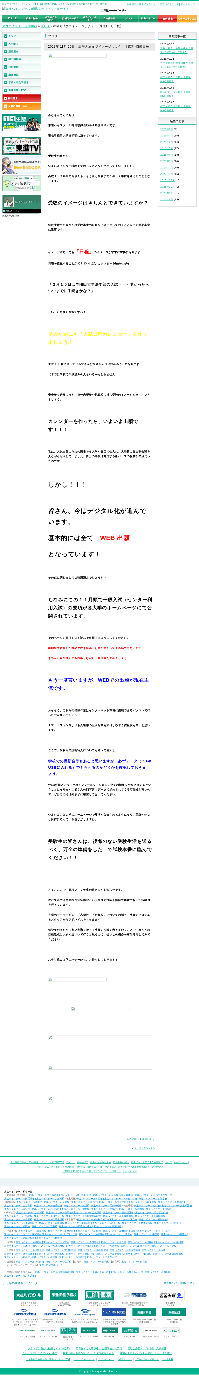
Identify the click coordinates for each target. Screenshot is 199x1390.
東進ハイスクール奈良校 (134, 1261)
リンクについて (106, 1359)
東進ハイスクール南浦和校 (135, 1245)
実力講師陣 (68, 1166)
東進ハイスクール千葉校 (108, 1253)
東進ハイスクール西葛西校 (48, 1205)
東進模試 (91, 1166)
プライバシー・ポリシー (108, 1171)
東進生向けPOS (126, 1166)
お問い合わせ (125, 1359)
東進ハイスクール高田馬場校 (19, 1198)
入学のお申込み (156, 1166)
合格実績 (80, 1166)
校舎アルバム (181, 1162)
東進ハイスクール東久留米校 (137, 1223)
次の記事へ (148, 1139)
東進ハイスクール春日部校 (85, 1242)
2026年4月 (166, 154)
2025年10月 (167, 193)
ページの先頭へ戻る (144, 1148)
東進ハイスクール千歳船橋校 (150, 1216)
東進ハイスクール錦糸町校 (142, 1202)
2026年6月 (166, 142)
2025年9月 (166, 199)
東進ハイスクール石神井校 (75, 1209)
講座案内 (55, 1166)
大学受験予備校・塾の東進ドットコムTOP (48, 1359)
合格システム (42, 1166)
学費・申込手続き (107, 1166)
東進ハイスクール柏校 (153, 1250)
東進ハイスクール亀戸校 (84, 1202)
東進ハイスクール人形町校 (50, 1198)
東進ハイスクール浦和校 (29, 1242)
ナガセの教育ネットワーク (20, 1283)
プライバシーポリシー (147, 1359)
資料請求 (141, 1166)
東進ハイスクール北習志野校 (19, 1253)
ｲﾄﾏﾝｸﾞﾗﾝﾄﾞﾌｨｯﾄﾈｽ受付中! (25, 1325)
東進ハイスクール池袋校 (147, 1205)
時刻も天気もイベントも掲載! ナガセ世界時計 (146, 1353)
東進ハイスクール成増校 (131, 1209)
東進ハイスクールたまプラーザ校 (59, 1234)
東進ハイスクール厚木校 (61, 1231)
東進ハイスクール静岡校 (96, 1261)
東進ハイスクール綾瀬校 (29, 1202)
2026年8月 (166, 129)
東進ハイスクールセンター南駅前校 (23, 1234)
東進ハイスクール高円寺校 (46, 1209)
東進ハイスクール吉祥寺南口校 (93, 1219)
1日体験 (66, 1171)
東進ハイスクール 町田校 (19, 26)
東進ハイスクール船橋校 (17, 1257)
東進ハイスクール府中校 (167, 1223)
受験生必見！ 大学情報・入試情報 (147, 1348)
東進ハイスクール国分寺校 (153, 1219)
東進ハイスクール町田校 (17, 1226)
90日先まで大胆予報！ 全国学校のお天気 (99, 1348)
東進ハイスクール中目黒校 (18, 1219)
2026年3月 (166, 161)
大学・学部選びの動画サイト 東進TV (49, 1348)
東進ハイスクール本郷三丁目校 (120, 1198)
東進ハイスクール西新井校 (18, 1205)
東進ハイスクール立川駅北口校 (20, 1223)
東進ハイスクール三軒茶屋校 (118, 1212)
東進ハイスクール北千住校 (113, 1202)
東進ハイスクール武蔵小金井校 (75, 1226)
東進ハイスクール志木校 (17, 1245)
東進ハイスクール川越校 (141, 1242)
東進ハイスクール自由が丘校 (49, 1216)
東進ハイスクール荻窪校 (17, 1209)
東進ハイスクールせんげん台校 (48, 1245)
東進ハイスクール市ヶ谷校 (43, 1195)
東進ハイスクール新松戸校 (80, 1253)
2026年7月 (166, 135)
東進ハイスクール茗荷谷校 (153, 1198)
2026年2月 (166, 167)
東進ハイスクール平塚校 (146, 1234)
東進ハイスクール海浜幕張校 (125, 1250)
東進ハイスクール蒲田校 (59, 1212)
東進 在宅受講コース (51, 1265)
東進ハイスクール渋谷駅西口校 (151, 1212)
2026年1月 (166, 174)
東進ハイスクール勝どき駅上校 (74, 1195)
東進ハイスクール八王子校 (106, 1223)
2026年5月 (166, 148)
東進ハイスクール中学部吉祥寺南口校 (54, 1272)
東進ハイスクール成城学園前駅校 (83, 1216)
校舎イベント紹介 (140, 1162)
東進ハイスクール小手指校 (169, 1242)
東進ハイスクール (169, 4)
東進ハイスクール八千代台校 (101, 1257)
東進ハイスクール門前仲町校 (106, 1205)
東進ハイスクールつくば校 (30, 1261)
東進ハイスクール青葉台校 (32, 1231)
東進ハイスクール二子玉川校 (49, 1219)
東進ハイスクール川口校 (113, 1242)
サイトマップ (188, 4)
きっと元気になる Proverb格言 (39, 1353)
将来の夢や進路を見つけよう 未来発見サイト (88, 1353)
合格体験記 (157, 1162)
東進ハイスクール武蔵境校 (107, 1226)
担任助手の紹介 (121, 1162)
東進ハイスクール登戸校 (119, 1234)
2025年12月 (167, 180)
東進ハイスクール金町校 (56, 1202)
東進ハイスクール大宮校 (56, 1242)
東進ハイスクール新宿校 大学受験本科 (113, 1195)
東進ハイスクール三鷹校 (44, 1226)
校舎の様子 (82, 1162)
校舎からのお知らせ (100, 1162)
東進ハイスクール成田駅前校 (168, 1253)
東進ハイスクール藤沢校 (174, 1234)
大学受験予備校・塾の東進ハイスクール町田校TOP (37, 1162)
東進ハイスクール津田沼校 (137, 1253)
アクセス (70, 1162)
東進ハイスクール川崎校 (88, 1231)
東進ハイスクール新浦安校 (50, 1253)
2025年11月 (167, 186)
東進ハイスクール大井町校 (30, 1212)
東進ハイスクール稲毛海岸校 (93, 1250)
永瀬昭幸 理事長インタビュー (142, 4)
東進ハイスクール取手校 (58, 1261)
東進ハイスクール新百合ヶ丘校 (153, 1231)
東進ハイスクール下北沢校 (18, 1216)
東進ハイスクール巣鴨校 (104, 1209)
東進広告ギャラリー (13, 211)
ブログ (45, 26)
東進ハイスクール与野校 (163, 1245)
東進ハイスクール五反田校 (87, 1212)
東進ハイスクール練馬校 (159, 1209)
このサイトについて (84, 1359)
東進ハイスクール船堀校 (76, 1205)
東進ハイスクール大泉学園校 (176, 1205)
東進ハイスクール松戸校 (44, 1257)
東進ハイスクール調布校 (78, 1223)
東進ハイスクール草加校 (79, 1245)
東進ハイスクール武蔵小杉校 (19, 1238)
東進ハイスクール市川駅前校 (61, 1250)
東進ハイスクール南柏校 (72, 1257)
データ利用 (167, 1359)
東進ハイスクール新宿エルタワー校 (153, 1195)
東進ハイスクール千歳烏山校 (118, 1216)
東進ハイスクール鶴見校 (92, 1234)
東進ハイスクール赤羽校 (90, 1198)
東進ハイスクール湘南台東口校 (119, 1231)
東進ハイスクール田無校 (51, 1223)
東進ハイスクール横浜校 (49, 1238)
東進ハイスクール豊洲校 (171, 1202)
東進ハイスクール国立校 (124, 1219)
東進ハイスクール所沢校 (106, 1245)
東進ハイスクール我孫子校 (30, 1250)
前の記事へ (133, 1139)
